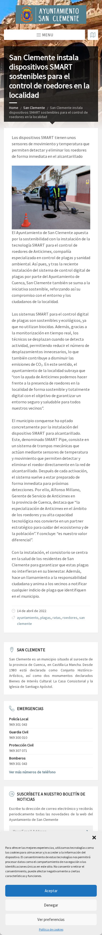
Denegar (51, 905)
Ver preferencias (51, 919)
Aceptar (51, 890)
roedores (70, 617)
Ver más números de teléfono (32, 772)
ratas (57, 617)
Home (13, 107)
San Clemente (34, 107)
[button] (94, 837)
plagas (45, 617)
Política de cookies (51, 929)
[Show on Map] (93, 35)
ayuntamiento (27, 617)
